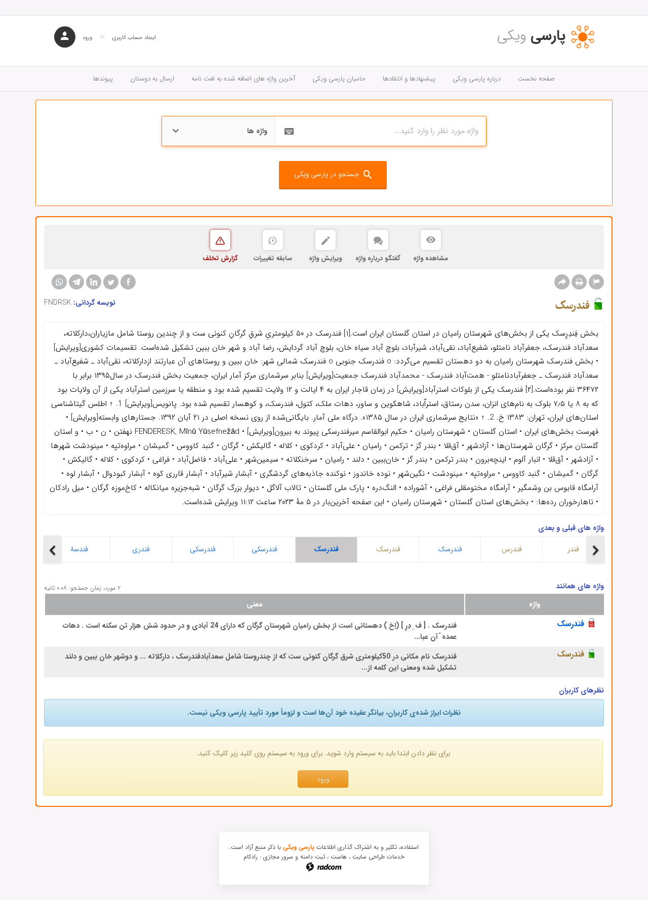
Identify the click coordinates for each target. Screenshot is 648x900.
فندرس (512, 549)
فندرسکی (203, 549)
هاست (339, 857)
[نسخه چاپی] (579, 282)
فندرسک (326, 549)
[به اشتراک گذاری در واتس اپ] (59, 282)
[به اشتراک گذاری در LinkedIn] (93, 282)
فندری (141, 549)
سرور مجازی (278, 857)
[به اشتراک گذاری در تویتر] (110, 282)
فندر (573, 549)
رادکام (251, 857)
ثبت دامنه (312, 857)
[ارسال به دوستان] (562, 282)
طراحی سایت (368, 857)
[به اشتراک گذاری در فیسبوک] (128, 282)
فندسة (79, 549)
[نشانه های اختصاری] (596, 282)
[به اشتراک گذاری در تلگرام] (76, 282)
